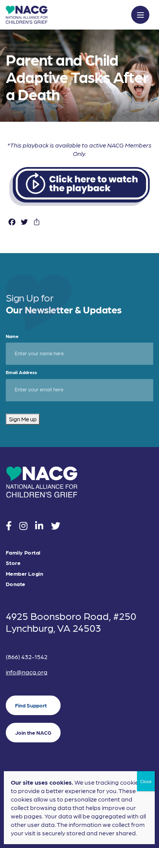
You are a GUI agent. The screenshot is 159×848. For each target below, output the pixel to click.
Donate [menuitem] (15, 584)
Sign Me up (23, 419)
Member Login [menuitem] (24, 573)
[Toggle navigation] (140, 15)
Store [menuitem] (13, 563)
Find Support (31, 705)
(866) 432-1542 (26, 656)
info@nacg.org (26, 672)
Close (146, 781)
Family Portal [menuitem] (23, 552)
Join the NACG (33, 732)
